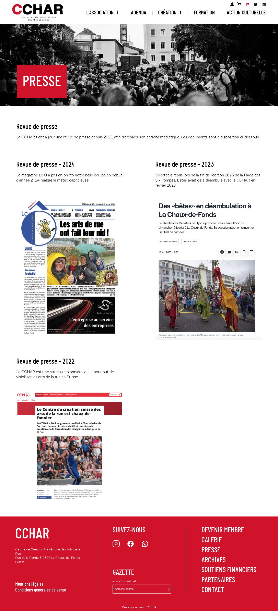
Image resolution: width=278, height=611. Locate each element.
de (255, 5)
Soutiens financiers (228, 570)
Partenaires (218, 580)
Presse (210, 550)
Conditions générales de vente (40, 590)
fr (247, 5)
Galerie (211, 540)
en (264, 5)
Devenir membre (222, 530)
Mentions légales (29, 584)
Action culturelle (246, 12)
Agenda (138, 12)
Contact (212, 590)
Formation (204, 12)
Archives (213, 560)
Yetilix (151, 607)
